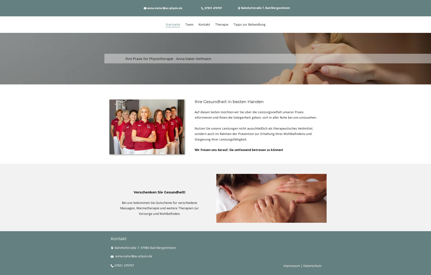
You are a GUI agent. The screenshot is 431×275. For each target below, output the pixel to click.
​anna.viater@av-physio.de (164, 8)
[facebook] (107, 268)
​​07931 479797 (213, 8)
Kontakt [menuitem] (204, 24)
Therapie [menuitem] (221, 24)
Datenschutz (312, 266)
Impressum (291, 266)
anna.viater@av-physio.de (133, 256)
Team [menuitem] (189, 24)
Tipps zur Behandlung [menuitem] (249, 24)
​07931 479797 (124, 265)
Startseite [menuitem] (173, 24)
